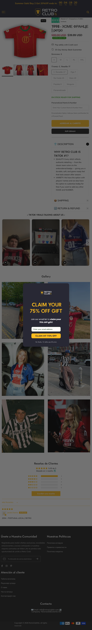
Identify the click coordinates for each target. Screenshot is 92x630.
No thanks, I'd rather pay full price (46, 342)
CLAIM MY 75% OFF (46, 335)
